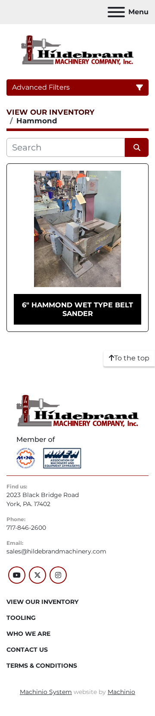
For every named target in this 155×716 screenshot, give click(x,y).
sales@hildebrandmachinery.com (56, 551)
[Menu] (116, 12)
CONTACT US (27, 649)
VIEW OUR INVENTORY (42, 602)
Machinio (121, 692)
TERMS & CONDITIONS (41, 665)
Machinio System (46, 692)
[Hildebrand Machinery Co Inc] (78, 410)
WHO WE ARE (28, 634)
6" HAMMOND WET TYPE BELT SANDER (77, 309)
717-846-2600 (26, 528)
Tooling (21, 618)
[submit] (137, 147)
